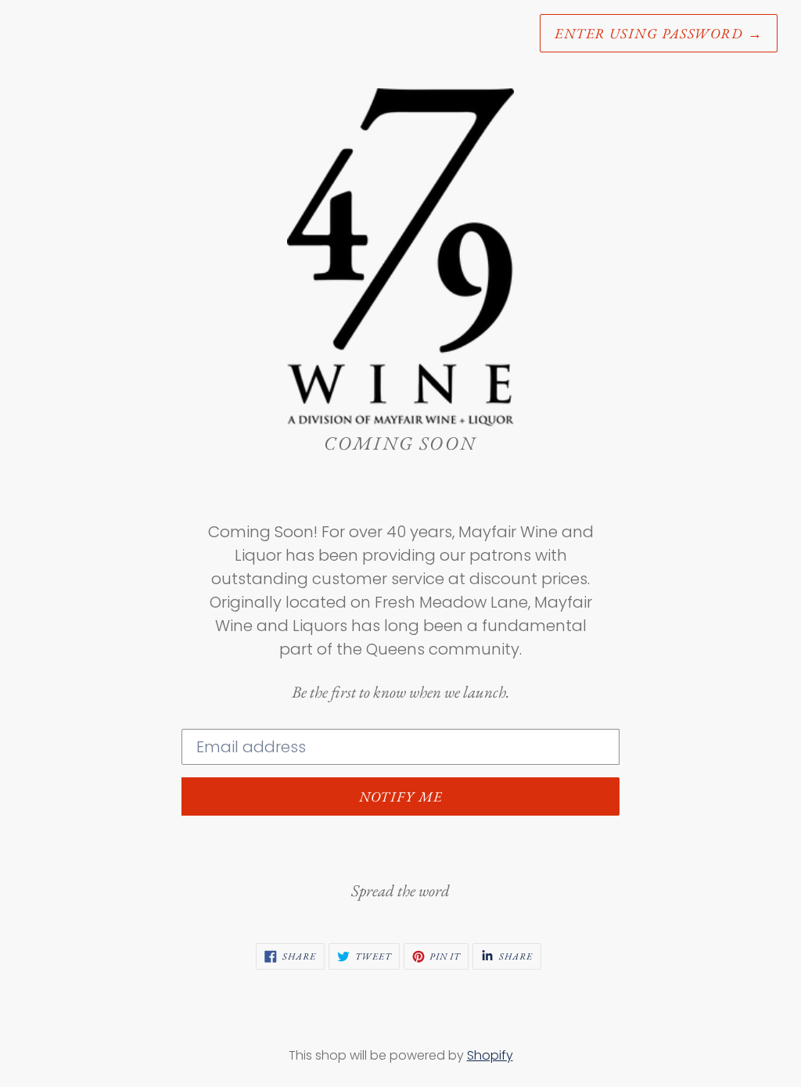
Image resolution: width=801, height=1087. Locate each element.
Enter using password (659, 33)
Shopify (490, 1055)
